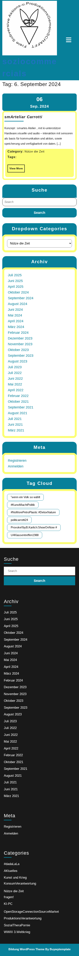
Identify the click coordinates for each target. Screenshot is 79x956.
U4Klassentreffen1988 (25, 535)
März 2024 (16, 327)
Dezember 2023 (20, 338)
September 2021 (20, 407)
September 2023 (20, 355)
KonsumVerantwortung (20, 883)
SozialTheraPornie (17, 925)
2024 (44, 106)
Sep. (34, 106)
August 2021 (17, 413)
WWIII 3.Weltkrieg (17, 932)
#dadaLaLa (11, 864)
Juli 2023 (15, 367)
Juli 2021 (15, 419)
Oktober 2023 (18, 350)
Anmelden (15, 466)
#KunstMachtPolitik (23, 504)
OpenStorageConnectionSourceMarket (31, 911)
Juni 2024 (15, 310)
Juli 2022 (15, 373)
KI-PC (8, 904)
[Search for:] (39, 202)
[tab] (69, 40)
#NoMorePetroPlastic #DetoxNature (33, 512)
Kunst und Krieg (15, 877)
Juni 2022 (15, 378)
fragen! (9, 897)
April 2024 (15, 321)
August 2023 (17, 361)
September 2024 (20, 298)
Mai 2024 (15, 315)
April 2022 (15, 390)
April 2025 (15, 287)
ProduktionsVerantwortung (22, 918)
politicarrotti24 (19, 519)
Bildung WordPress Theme (26, 949)
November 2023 (20, 344)
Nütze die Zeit (14, 891)
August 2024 (17, 304)
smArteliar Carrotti (23, 117)
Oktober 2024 (18, 292)
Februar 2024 (18, 333)
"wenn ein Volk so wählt (25, 497)
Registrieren (17, 460)
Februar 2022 (18, 396)
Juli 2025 (15, 275)
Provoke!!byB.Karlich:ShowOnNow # (34, 527)
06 (39, 99)
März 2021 (16, 430)
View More (15, 167)
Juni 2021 (15, 424)
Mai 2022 (15, 384)
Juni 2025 (15, 281)
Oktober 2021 (18, 401)
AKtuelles (10, 871)
